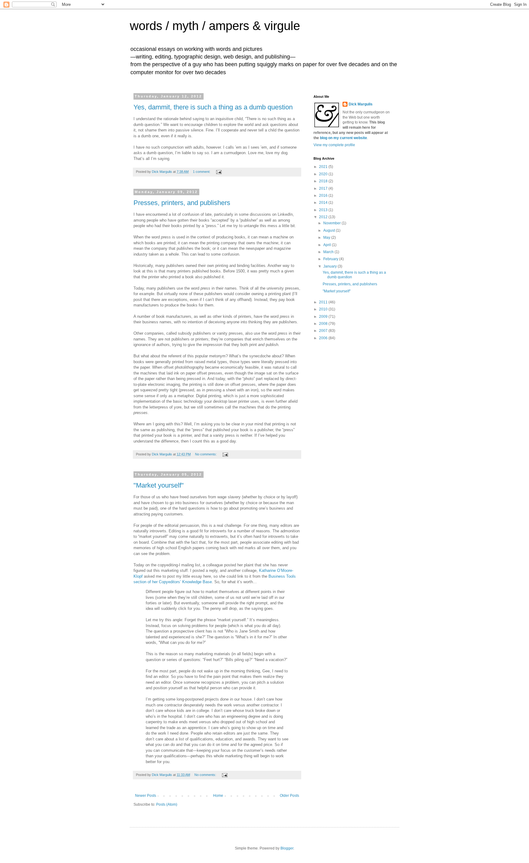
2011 (323, 302)
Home (218, 795)
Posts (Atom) (166, 804)
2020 (323, 174)
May (327, 237)
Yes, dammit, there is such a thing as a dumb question (213, 107)
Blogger (286, 848)
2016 (323, 195)
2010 (323, 309)
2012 (323, 217)
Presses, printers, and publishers (181, 203)
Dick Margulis (361, 104)
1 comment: (202, 171)
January (330, 266)
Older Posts (289, 795)
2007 (323, 331)
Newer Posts (145, 795)
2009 (323, 316)
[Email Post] (219, 171)
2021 (323, 167)
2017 (323, 188)
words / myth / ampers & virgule (215, 25)
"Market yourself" (158, 485)
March (329, 252)
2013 (323, 210)
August (329, 230)
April (327, 245)
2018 (323, 181)
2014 (323, 202)
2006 (323, 338)
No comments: (206, 454)
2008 (323, 323)
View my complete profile (334, 145)
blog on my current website (343, 138)
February (331, 259)
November (332, 223)
